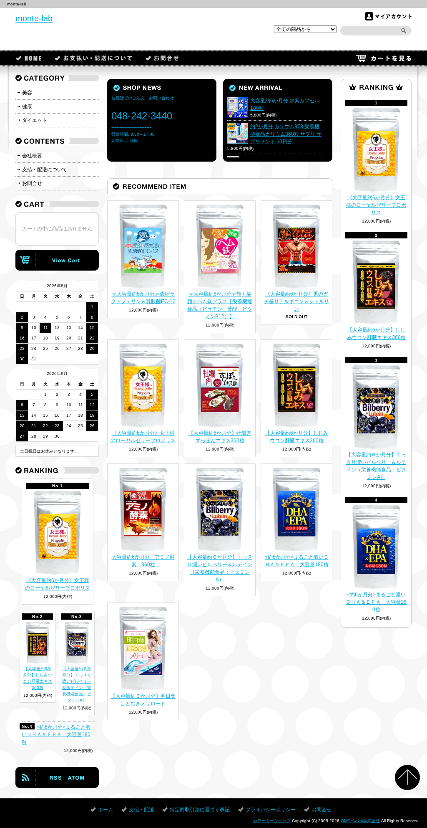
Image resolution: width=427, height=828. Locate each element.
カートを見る (384, 58)
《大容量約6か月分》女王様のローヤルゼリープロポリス (376, 205)
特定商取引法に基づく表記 (200, 810)
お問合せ (163, 58)
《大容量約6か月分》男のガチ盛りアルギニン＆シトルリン (296, 301)
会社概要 (32, 156)
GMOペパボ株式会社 (360, 820)
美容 (27, 93)
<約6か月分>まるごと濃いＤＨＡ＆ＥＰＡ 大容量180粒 (376, 602)
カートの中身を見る (57, 260)
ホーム (28, 58)
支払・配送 (94, 58)
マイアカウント (388, 16)
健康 (27, 106)
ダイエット (34, 120)
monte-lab (34, 18)
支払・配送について (44, 169)
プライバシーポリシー (271, 810)
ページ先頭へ (407, 777)
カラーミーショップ (272, 820)
